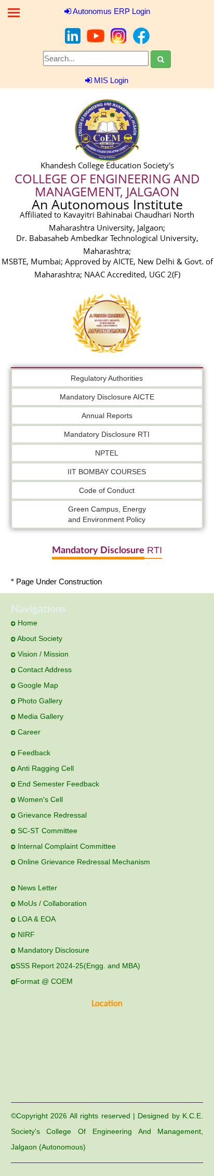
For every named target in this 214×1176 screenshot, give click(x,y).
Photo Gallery (39, 701)
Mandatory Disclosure (52, 950)
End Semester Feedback (57, 784)
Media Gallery (39, 716)
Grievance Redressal (51, 815)
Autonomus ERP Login (110, 11)
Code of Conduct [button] (107, 490)
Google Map (37, 685)
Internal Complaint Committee (66, 846)
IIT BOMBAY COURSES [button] (107, 471)
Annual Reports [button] (107, 415)
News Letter (36, 888)
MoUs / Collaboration (51, 903)
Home (26, 623)
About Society (39, 638)
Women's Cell (39, 799)
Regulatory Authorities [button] (107, 378)
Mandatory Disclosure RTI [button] (107, 434)
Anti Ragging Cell (45, 768)
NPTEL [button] (106, 453)
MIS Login (110, 80)
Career (28, 732)
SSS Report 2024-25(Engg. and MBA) (78, 965)
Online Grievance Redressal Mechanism (83, 862)
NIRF (25, 934)
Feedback (33, 753)
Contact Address (44, 669)
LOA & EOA (36, 919)
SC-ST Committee (46, 830)
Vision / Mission (42, 654)
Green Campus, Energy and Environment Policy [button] (107, 514)
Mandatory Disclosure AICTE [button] (107, 397)
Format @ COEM (44, 981)
